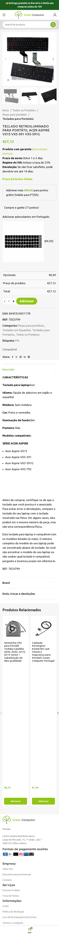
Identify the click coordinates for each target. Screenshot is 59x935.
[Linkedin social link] (25, 357)
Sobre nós (7, 869)
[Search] (53, 24)
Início (6, 110)
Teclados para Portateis (18, 118)
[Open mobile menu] (4, 15)
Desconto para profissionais (16, 874)
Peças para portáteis (15, 114)
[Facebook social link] (12, 357)
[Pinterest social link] (21, 357)
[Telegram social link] (29, 357)
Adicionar (27, 301)
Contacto (7, 880)
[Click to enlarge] (8, 80)
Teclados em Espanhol (16, 330)
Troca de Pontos (10, 896)
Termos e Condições (12, 923)
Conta (5, 906)
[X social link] (16, 357)
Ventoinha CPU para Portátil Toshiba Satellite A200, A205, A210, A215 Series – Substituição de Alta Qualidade (15, 651)
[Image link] (18, 819)
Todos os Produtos (24, 110)
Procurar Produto (11, 890)
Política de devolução (13, 911)
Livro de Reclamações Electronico (19, 917)
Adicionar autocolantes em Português (25, 216)
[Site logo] (29, 14)
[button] (15, 801)
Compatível (9, 349)
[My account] (55, 15)
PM (17, 340)
